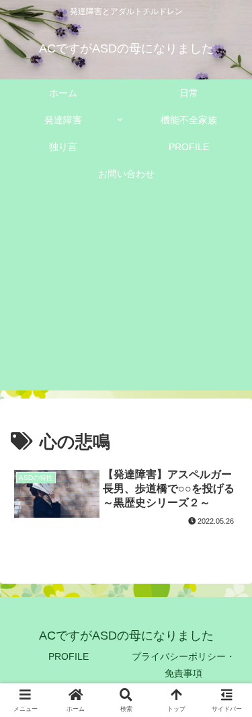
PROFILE (68, 656)
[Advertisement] (126, 296)
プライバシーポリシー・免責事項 (183, 665)
